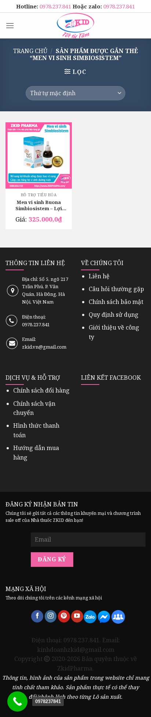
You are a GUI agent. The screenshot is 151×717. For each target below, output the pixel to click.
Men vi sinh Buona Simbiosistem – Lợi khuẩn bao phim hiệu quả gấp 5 (38, 205)
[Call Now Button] (17, 701)
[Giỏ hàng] (141, 26)
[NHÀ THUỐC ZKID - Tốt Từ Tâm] (75, 25)
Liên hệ (99, 276)
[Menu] (9, 25)
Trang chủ (30, 51)
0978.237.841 (56, 6)
